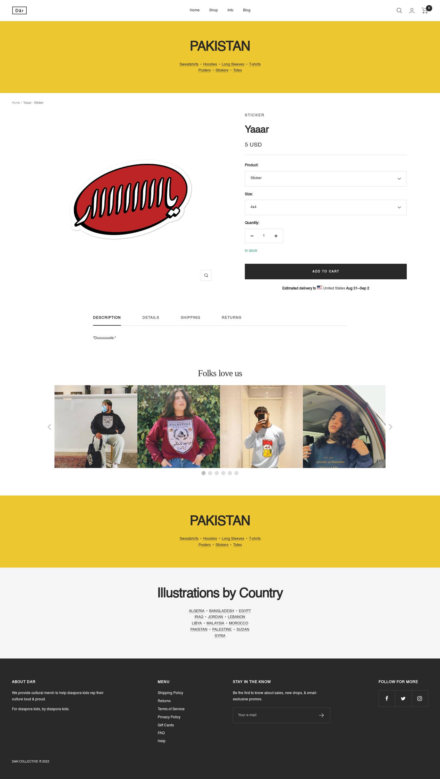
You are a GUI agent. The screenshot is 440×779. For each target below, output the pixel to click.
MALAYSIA (215, 623)
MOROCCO (238, 623)
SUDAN (242, 630)
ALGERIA (196, 611)
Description (107, 318)
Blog (247, 10)
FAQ (161, 733)
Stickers (222, 70)
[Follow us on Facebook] (387, 698)
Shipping (190, 318)
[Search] (399, 10)
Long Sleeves (233, 64)
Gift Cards (166, 725)
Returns (232, 318)
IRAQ (199, 617)
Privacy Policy (169, 717)
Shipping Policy (170, 693)
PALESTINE (222, 630)
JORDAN (215, 617)
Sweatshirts (189, 64)
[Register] (321, 715)
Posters (204, 70)
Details (150, 318)
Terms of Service (171, 709)
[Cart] (425, 10)
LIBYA (197, 623)
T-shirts (255, 64)
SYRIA (220, 636)
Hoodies (210, 64)
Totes (237, 70)
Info (230, 10)
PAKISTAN (198, 630)
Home (195, 10)
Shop (213, 10)
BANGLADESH (221, 611)
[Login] (412, 10)
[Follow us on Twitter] (403, 698)
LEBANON (236, 617)
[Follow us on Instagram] (420, 698)
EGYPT (245, 611)
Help (162, 741)
